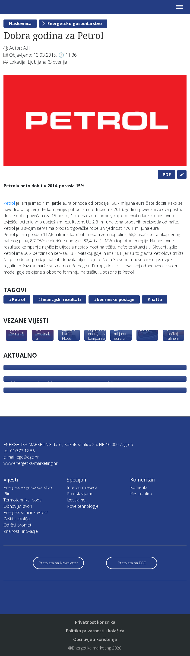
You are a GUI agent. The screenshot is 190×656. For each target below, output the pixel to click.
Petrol (9, 203)
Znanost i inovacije (20, 531)
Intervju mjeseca (82, 487)
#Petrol (17, 299)
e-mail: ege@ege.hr (21, 457)
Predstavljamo (80, 493)
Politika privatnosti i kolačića (95, 630)
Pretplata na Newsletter (58, 563)
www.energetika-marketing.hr (30, 463)
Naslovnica (20, 23)
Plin (6, 493)
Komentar (139, 487)
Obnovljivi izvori (17, 506)
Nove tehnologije (82, 506)
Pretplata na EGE (132, 563)
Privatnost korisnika (95, 622)
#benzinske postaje (114, 299)
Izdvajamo (76, 500)
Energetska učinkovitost (25, 512)
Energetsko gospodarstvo (74, 23)
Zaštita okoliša (16, 518)
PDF (166, 174)
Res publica (141, 493)
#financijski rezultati (59, 299)
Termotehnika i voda (22, 500)
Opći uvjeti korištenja (95, 639)
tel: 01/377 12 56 (19, 450)
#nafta (154, 299)
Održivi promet (17, 525)
